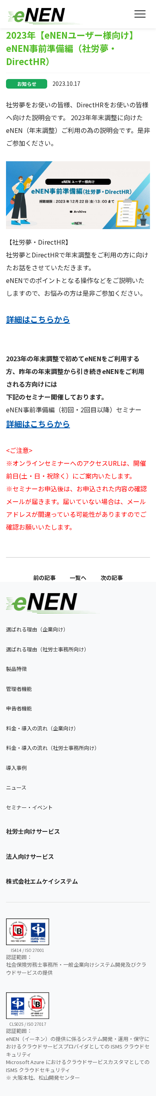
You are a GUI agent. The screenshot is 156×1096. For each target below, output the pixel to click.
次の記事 (111, 578)
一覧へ (78, 578)
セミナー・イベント (29, 807)
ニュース (16, 787)
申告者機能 (19, 708)
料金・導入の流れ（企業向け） (42, 728)
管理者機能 (19, 688)
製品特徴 (16, 669)
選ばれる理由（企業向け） (37, 629)
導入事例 (16, 768)
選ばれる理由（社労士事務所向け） (47, 649)
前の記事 (44, 578)
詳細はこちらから (38, 319)
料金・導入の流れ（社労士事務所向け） (53, 748)
